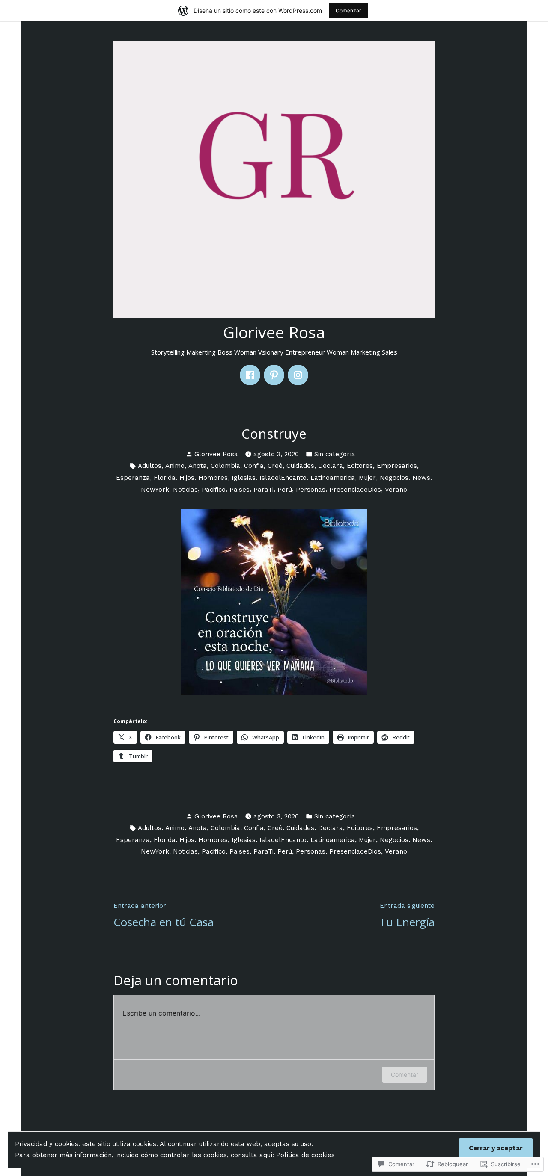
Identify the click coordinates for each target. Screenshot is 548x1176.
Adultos (149, 466)
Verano (396, 489)
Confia (254, 466)
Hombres (213, 478)
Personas (310, 489)
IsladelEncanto (283, 478)
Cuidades (300, 466)
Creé (275, 466)
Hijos (186, 478)
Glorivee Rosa (274, 332)
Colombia (225, 466)
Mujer (367, 478)
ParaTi (263, 489)
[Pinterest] (274, 375)
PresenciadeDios (355, 489)
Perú (284, 489)
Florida (165, 478)
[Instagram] (298, 375)
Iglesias (244, 478)
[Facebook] (250, 375)
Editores (360, 466)
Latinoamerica (332, 478)
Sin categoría (334, 454)
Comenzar (348, 10)
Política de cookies (305, 1155)
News (421, 478)
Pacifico (214, 489)
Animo (175, 466)
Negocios (394, 478)
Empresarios (397, 466)
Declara (330, 466)
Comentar (404, 1074)
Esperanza (133, 478)
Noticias (185, 489)
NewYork (155, 489)
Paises (239, 489)
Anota (197, 466)
